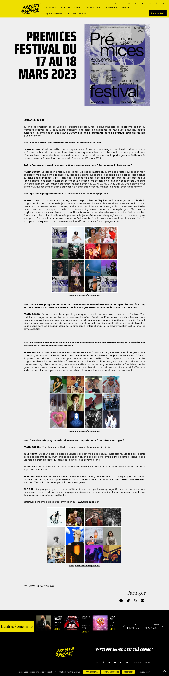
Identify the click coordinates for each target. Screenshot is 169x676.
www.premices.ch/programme (84, 295)
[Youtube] (150, 3)
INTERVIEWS (74, 7)
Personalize (128, 672)
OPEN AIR (112, 617)
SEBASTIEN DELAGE (59, 617)
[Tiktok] (157, 3)
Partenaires (79, 13)
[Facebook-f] (136, 3)
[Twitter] (143, 3)
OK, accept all (92, 672)
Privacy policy (144, 672)
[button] (116, 3)
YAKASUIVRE (111, 7)
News (123, 7)
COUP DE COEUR (54, 7)
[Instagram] (129, 3)
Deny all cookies (111, 672)
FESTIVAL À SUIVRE (93, 7)
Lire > (57, 629)
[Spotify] (164, 3)
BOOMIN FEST (86, 617)
